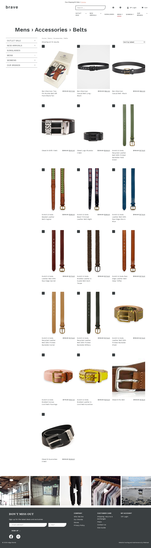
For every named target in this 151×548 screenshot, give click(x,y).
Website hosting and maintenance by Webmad (134, 542)
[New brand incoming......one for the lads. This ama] (106, 490)
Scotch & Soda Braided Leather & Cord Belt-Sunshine (85, 402)
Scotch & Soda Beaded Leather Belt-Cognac (48, 217)
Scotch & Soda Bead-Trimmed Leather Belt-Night (84, 217)
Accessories (51, 29)
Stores (76, 522)
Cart (145, 7)
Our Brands (140, 14)
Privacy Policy (79, 525)
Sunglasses (109, 14)
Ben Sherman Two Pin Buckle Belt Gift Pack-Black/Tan (49, 93)
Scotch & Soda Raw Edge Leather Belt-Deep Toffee (119, 278)
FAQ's (99, 522)
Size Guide (101, 528)
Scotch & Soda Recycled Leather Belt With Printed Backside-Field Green (119, 155)
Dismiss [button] (83, 2)
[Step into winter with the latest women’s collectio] (75, 490)
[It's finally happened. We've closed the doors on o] (14, 490)
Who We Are (78, 517)
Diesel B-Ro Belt (118, 400)
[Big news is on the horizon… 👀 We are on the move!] (45, 490)
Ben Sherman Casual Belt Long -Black (84, 93)
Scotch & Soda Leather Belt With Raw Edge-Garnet (49, 278)
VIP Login (133, 7)
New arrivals (93, 14)
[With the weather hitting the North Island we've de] (136, 490)
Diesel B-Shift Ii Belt (49, 150)
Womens (129, 14)
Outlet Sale (78, 14)
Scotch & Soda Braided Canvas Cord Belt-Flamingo (49, 402)
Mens (119, 14)
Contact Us (101, 525)
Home (44, 38)
